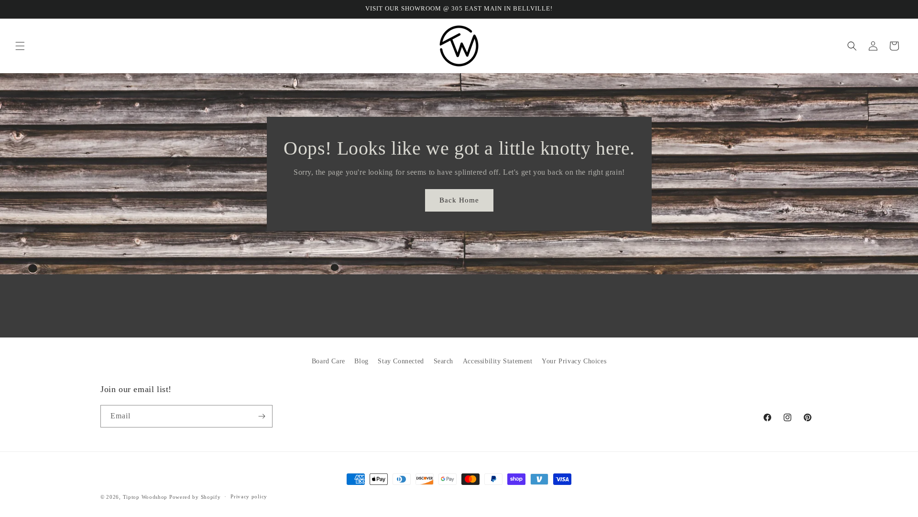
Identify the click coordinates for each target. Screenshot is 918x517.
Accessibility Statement (498, 361)
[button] (20, 45)
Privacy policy (248, 496)
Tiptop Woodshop (145, 497)
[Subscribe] (261, 416)
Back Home (459, 200)
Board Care (328, 361)
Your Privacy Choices (574, 361)
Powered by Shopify (195, 497)
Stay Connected (401, 361)
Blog (361, 361)
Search (444, 361)
